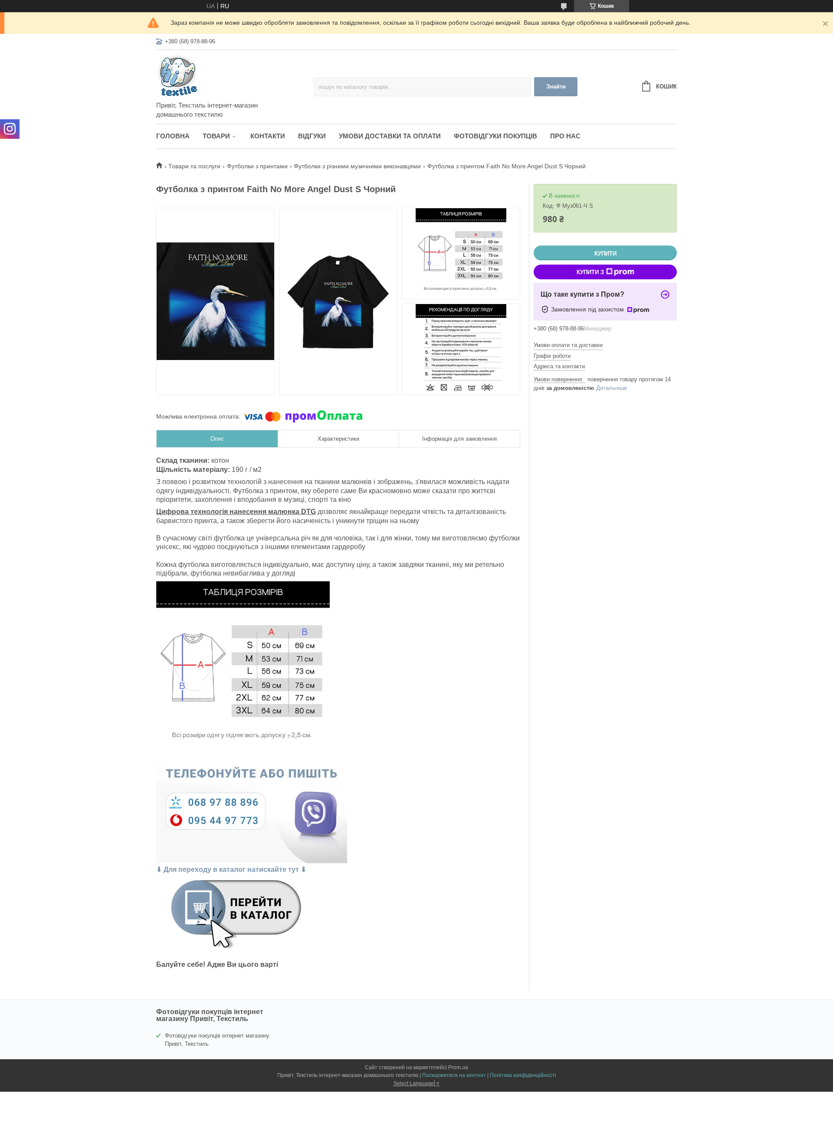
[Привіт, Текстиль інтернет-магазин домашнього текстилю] (232, 76)
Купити (605, 253)
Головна (173, 136)
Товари (216, 136)
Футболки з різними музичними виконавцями (357, 166)
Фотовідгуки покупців (495, 136)
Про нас (565, 136)
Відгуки (312, 136)
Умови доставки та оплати (390, 136)
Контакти (267, 136)
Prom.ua (458, 1067)
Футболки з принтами (257, 166)
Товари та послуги (194, 166)
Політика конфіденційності (523, 1075)
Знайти (556, 86)
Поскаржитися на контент (454, 1075)
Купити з (590, 272)
